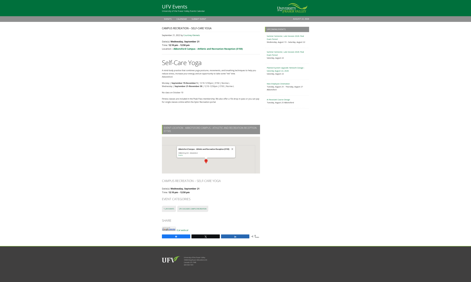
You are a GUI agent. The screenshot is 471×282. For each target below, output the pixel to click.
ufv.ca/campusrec (231, 108)
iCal (178, 230)
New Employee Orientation (278, 83)
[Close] (232, 149)
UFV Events (174, 6)
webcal (184, 230)
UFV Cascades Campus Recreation (192, 209)
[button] (206, 161)
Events (180, 155)
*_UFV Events (169, 209)
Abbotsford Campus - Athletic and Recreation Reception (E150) (208, 48)
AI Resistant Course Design (278, 99)
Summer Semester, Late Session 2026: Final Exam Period (285, 37)
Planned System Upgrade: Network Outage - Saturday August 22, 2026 (286, 69)
